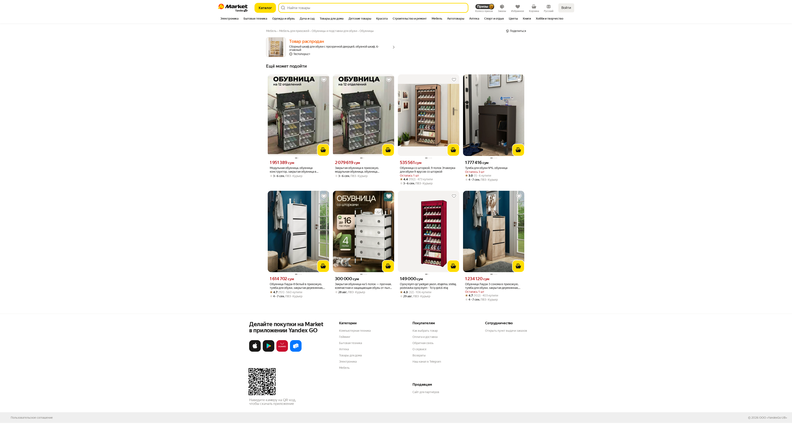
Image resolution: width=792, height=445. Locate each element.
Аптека (344, 349)
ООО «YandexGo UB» (773, 417)
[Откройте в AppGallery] (282, 350)
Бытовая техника (350, 343)
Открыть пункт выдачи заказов (506, 330)
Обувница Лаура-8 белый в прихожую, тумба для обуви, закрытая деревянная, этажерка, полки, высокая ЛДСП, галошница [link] (296, 286)
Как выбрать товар (425, 330)
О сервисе (419, 349)
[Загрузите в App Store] (255, 350)
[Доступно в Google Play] (268, 350)
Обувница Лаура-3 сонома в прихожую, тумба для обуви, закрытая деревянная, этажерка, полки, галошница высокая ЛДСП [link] (492, 286)
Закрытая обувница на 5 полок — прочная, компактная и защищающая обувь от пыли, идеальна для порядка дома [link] (363, 286)
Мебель (344, 367)
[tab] (229, 19)
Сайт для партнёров (425, 392)
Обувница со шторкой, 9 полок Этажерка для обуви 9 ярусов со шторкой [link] (427, 169)
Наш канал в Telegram (426, 361)
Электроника (348, 361)
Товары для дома (350, 355)
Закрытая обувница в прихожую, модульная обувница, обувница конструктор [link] (357, 169)
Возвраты (419, 355)
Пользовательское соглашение (32, 417)
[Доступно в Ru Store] (296, 350)
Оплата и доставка (424, 336)
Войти (566, 8)
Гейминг (344, 336)
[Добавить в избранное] (324, 80)
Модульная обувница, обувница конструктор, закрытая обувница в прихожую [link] (293, 169)
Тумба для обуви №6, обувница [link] (486, 168)
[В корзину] (323, 150)
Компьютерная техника (355, 330)
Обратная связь (423, 343)
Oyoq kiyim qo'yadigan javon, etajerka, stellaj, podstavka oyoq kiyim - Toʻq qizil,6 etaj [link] (428, 285)
